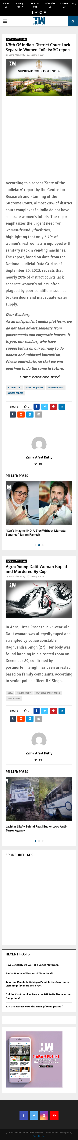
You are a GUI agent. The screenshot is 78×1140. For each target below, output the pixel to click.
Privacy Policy (19, 5)
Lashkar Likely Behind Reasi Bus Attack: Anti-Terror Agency (36, 828)
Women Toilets (15, 393)
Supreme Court (56, 388)
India (23, 39)
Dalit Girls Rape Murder (47, 693)
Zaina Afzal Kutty (17, 55)
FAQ (74, 3)
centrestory (15, 388)
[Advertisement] (39, 141)
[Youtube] (54, 1115)
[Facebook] (24, 1115)
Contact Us (64, 5)
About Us (6, 5)
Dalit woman (14, 698)
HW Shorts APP (13, 39)
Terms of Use (35, 5)
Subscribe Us (50, 5)
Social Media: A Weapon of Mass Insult (29, 973)
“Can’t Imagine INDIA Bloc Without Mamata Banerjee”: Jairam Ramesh (36, 533)
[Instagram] (44, 1115)
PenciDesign (39, 1136)
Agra (10, 693)
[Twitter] (34, 1115)
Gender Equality (34, 388)
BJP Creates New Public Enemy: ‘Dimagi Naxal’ (34, 1006)
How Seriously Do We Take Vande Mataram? (32, 965)
